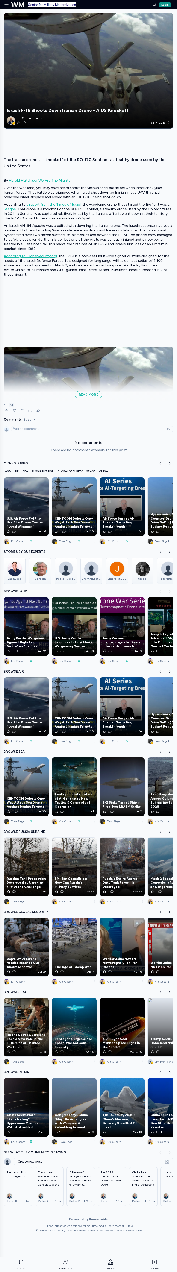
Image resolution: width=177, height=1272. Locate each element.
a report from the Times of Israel (54, 204)
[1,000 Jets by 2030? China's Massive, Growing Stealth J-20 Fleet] (122, 1107)
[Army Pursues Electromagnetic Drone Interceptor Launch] (122, 626)
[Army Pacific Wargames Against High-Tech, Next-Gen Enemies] (26, 626)
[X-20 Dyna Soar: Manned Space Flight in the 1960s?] (122, 1027)
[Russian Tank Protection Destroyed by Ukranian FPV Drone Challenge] (26, 867)
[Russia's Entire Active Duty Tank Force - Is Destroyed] (122, 867)
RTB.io (129, 1226)
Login (165, 4)
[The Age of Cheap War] (74, 947)
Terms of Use (111, 1230)
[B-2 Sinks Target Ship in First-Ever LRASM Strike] (122, 786)
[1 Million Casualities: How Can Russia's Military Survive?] (74, 867)
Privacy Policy (133, 1230)
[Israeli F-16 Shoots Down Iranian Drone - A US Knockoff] (88, 70)
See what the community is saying (35, 1152)
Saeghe (10, 209)
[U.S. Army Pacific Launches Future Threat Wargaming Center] (74, 626)
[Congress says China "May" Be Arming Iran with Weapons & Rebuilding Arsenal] (74, 1107)
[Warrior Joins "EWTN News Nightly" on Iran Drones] (122, 947)
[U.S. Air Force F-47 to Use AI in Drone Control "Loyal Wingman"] (26, 506)
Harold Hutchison (23, 180)
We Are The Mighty (54, 180)
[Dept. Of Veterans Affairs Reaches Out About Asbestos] (26, 947)
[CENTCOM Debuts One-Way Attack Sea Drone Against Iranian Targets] (74, 506)
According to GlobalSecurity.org (30, 256)
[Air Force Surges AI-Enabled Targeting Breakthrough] (122, 506)
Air (11, 404)
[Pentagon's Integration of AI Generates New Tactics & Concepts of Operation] (74, 786)
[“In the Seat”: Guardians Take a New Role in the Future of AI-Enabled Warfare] (26, 1027)
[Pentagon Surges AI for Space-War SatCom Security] (74, 1027)
